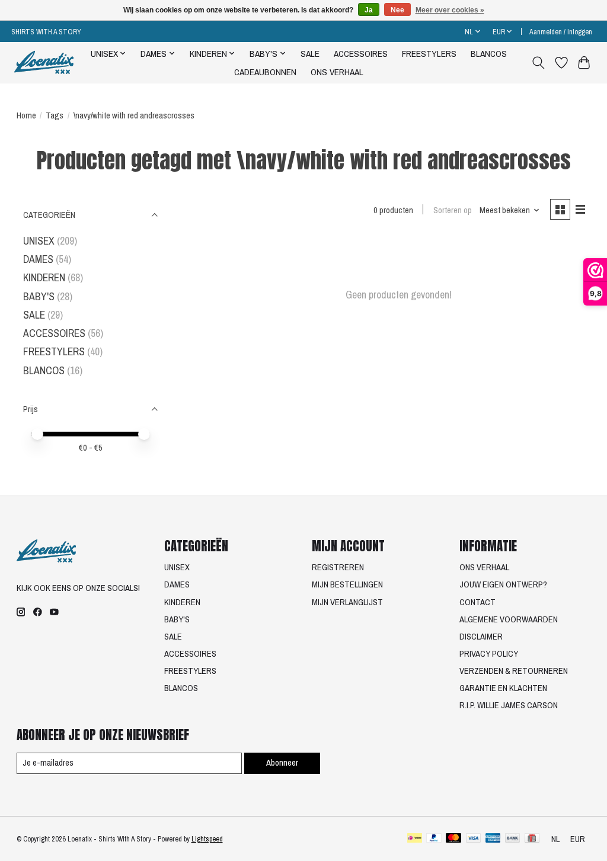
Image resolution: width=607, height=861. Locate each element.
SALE (310, 53)
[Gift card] (532, 839)
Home (26, 115)
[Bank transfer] (512, 839)
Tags (54, 115)
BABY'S (39, 296)
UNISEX (39, 241)
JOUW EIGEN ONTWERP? (503, 584)
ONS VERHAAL (337, 72)
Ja (369, 10)
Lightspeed (207, 839)
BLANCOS (489, 53)
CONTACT (477, 602)
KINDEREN (44, 277)
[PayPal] (434, 839)
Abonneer (282, 763)
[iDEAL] (414, 839)
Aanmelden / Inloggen (560, 32)
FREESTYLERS (429, 53)
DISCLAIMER (481, 636)
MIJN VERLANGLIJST (347, 602)
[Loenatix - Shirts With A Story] (44, 62)
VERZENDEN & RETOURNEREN (513, 671)
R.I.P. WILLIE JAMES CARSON (508, 705)
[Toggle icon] (538, 62)
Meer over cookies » (450, 10)
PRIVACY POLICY (488, 654)
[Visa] (473, 839)
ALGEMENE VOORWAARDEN (508, 619)
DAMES (38, 259)
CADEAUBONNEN (265, 72)
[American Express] (493, 839)
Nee (397, 10)
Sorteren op (452, 210)
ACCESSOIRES (361, 53)
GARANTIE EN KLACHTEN (503, 688)
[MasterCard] (453, 839)
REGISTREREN (338, 567)
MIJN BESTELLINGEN (347, 584)
